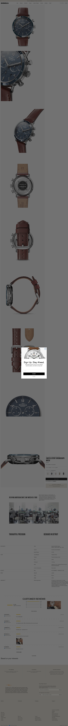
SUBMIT (34, 373)
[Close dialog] (45, 349)
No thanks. (34, 376)
